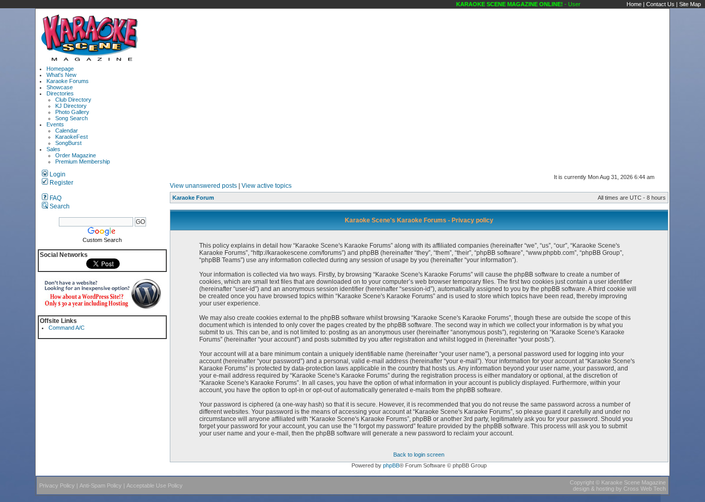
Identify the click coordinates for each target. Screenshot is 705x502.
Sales (53, 149)
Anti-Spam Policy (100, 485)
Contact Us (660, 4)
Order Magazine (75, 155)
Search (59, 206)
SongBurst (68, 143)
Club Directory (73, 99)
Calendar (66, 130)
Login (57, 174)
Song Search (71, 118)
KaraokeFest (71, 137)
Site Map (690, 4)
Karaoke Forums (67, 81)
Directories (60, 93)
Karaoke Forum (193, 198)
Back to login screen (418, 454)
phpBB (391, 465)
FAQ (54, 198)
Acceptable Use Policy (154, 485)
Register (60, 182)
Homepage (60, 69)
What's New (61, 75)
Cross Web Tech (644, 488)
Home (634, 4)
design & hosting (593, 488)
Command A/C (67, 328)
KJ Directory (71, 106)
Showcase (59, 87)
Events (55, 124)
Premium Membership (82, 161)
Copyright (582, 482)
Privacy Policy (57, 485)
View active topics (267, 185)
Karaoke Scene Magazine (633, 482)
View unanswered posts (203, 185)
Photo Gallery (72, 112)
